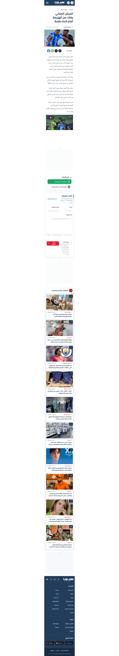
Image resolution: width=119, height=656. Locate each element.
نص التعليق (69, 215)
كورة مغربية (64, 10)
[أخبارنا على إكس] (51, 579)
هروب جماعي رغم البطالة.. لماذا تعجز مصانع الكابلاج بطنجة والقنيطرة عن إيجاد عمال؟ (60, 443)
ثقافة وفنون (55, 601)
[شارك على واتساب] (52, 50)
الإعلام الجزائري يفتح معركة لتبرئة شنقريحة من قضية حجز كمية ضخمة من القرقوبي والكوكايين (61, 546)
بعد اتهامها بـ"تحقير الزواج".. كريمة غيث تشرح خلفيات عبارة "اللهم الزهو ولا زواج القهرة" (60, 520)
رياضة (57, 594)
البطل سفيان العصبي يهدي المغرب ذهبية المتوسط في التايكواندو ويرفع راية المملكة (60, 469)
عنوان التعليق (55, 207)
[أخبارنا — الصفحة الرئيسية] (59, 3)
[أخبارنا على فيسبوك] (72, 2)
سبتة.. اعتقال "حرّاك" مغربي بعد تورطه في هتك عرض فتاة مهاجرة (59, 392)
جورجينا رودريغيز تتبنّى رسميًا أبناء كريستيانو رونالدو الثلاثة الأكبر (62, 315)
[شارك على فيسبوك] (48, 50)
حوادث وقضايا (55, 609)
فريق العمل (56, 624)
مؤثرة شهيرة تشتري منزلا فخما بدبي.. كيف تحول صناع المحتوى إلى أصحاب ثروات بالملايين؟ (59, 341)
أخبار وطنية (70, 590)
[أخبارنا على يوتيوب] (47, 579)
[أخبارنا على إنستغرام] (54, 579)
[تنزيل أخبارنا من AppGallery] (50, 643)
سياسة (57, 590)
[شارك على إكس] (56, 50)
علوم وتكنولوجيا (69, 601)
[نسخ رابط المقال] (60, 50)
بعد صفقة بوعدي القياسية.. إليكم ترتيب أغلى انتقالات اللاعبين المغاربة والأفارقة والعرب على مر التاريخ (60, 366)
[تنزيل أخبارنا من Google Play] (69, 643)
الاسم (70, 207)
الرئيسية (71, 10)
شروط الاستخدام (69, 627)
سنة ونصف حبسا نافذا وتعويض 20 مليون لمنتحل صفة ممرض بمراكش (60, 418)
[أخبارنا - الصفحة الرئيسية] (68, 579)
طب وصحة (56, 598)
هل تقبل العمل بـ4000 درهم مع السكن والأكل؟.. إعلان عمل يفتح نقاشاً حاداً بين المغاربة (60, 495)
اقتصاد (71, 594)
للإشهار (71, 631)
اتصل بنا (57, 627)
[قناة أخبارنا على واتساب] (68, 2)
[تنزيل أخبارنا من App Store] (59, 643)
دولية (72, 598)
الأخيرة (71, 613)
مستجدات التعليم (69, 609)
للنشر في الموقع (69, 624)
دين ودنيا (56, 605)
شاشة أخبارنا (70, 605)
